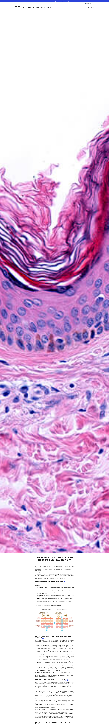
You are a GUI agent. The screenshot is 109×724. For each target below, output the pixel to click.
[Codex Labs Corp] (18, 7)
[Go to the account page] (91, 7)
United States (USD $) (89, 3)
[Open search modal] (89, 7)
